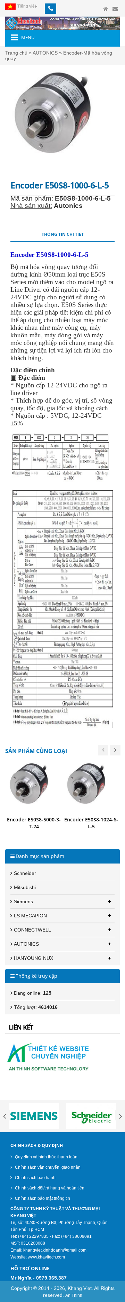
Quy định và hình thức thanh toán (45, 1157)
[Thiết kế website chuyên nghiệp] (62, 1055)
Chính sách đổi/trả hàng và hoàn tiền (49, 1188)
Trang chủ (16, 53)
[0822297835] (58, 6)
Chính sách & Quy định (36, 1145)
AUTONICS (45, 53)
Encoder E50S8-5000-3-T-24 (34, 823)
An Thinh (73, 1295)
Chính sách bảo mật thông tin (42, 1198)
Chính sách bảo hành (35, 1177)
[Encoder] (34, 788)
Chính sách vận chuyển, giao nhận (47, 1167)
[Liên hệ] (115, 9)
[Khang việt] (62, 23)
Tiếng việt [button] (26, 6)
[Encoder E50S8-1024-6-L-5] (91, 788)
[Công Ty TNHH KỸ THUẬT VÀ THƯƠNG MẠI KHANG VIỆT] (105, 9)
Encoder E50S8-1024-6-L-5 (91, 823)
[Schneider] (91, 1116)
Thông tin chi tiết (63, 234)
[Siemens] (33, 1116)
